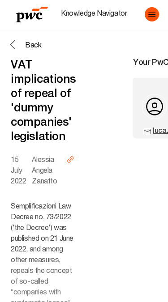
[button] (152, 14)
